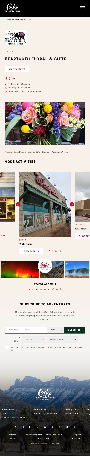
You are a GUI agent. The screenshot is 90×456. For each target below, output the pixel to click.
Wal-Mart (81, 229)
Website (56, 251)
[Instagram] (14, 79)
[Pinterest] (10, 79)
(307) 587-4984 (22, 88)
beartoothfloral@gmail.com (28, 92)
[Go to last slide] (18, 204)
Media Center (71, 414)
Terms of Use (40, 410)
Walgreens (25, 244)
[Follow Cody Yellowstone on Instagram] (33, 289)
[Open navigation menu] (82, 7)
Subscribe (74, 330)
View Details (31, 251)
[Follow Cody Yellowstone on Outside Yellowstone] (61, 289)
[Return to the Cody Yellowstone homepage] (12, 8)
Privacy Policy (72, 410)
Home (9, 20)
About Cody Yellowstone (46, 414)
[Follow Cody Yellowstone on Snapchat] (45, 289)
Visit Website (17, 69)
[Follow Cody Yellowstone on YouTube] (57, 289)
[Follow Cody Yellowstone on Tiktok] (49, 289)
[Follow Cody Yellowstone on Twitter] (53, 289)
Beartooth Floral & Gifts (23, 20)
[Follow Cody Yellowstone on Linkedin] (37, 289)
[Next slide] (72, 204)
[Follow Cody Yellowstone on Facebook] (29, 289)
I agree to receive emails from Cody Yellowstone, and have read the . (46, 349)
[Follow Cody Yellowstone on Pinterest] (41, 289)
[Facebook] (6, 79)
